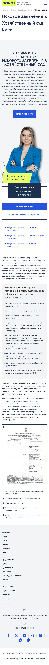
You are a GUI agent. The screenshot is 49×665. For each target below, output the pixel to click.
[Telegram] (32, 635)
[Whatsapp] (20, 640)
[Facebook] (8, 635)
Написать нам (24, 114)
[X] (16, 635)
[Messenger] (28, 640)
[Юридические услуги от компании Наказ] (9, 3)
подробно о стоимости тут (25, 215)
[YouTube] (24, 635)
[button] (45, 3)
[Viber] (40, 635)
